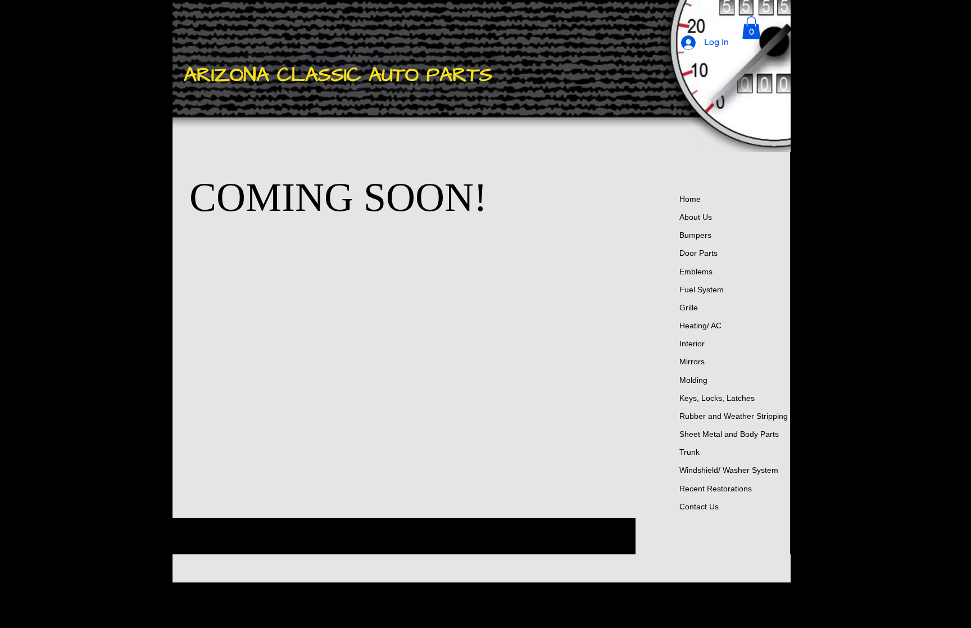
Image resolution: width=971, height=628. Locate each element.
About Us (695, 217)
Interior (692, 343)
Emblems (696, 271)
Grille (688, 307)
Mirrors (692, 361)
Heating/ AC (700, 325)
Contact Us (699, 506)
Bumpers (695, 235)
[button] (751, 27)
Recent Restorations (715, 488)
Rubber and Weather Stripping (733, 416)
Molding (693, 380)
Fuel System (701, 289)
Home (690, 199)
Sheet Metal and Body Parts (729, 434)
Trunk (689, 452)
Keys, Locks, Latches (717, 398)
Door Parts (698, 253)
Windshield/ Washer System (728, 470)
